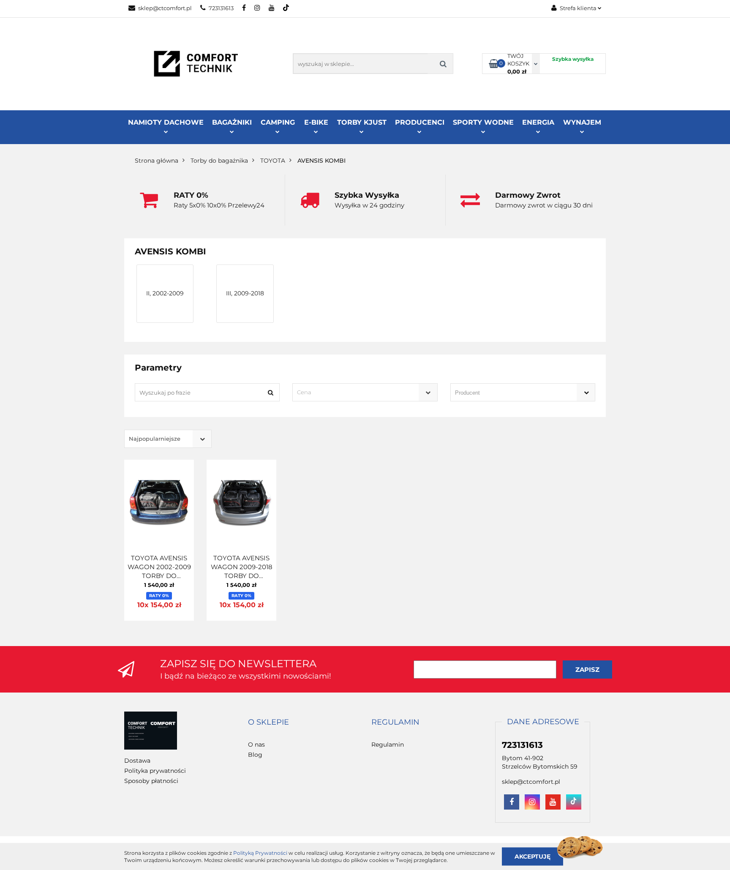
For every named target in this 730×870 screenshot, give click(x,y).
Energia (538, 122)
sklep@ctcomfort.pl (165, 8)
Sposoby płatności (151, 781)
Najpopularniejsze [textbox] (154, 438)
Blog (255, 754)
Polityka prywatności (155, 771)
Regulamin (387, 744)
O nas (256, 744)
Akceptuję (532, 856)
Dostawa (137, 760)
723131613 (221, 8)
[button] (268, 722)
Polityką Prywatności (260, 853)
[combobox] (364, 392)
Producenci (419, 122)
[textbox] (357, 392)
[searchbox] (511, 393)
